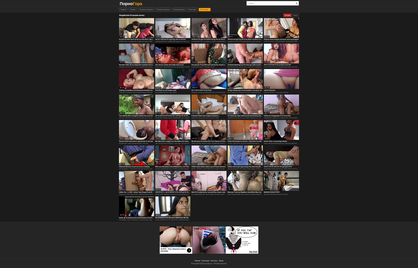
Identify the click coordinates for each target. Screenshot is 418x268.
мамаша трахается (170, 194)
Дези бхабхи (293, 118)
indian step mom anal (271, 67)
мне (229, 92)
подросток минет (221, 169)
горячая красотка (169, 67)
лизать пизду (206, 143)
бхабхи (285, 92)
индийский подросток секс (177, 41)
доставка (246, 118)
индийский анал (161, 41)
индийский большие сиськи (250, 41)
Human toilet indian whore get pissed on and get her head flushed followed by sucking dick (136, 141)
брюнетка (236, 143)
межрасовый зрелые (276, 143)
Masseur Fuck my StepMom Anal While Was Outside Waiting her (245, 192)
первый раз (284, 118)
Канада (207, 67)
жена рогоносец (226, 143)
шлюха (279, 194)
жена (246, 194)
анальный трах (196, 67)
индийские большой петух (273, 169)
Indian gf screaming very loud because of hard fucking (136, 218)
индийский (132, 41)
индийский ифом (285, 67)
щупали (152, 169)
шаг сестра (159, 143)
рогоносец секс (233, 67)
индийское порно (234, 41)
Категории (192, 9)
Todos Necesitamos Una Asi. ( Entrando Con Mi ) (245, 141)
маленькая (181, 67)
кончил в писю (219, 194)
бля (170, 92)
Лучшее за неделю (146, 9)
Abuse (221, 261)
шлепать (145, 143)
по (192, 194)
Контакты (214, 261)
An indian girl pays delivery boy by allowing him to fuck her (245, 116)
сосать (230, 143)
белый (200, 92)
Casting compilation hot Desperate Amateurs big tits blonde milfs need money (136, 90)
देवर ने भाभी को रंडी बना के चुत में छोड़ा (201, 90)
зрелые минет (280, 41)
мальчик (273, 194)
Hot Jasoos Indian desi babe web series (169, 65)
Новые (295, 15)
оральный (289, 41)
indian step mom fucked (291, 169)
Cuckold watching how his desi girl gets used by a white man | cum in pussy (245, 65)
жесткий (152, 194)
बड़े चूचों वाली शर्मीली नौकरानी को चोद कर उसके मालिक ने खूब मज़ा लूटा (136, 39)
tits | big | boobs (132, 194)
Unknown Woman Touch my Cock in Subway (134, 167)
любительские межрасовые (294, 143)
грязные (199, 169)
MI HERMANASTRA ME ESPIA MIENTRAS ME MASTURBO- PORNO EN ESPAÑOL (172, 218)
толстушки (279, 92)
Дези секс (159, 67)
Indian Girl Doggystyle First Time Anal (277, 116)
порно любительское (162, 220)
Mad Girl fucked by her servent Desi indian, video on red (209, 192)
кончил (121, 118)
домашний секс (208, 92)
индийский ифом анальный (226, 41)
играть (258, 169)
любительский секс (185, 220)
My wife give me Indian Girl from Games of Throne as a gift (209, 141)
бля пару (178, 143)
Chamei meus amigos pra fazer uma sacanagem (281, 39)
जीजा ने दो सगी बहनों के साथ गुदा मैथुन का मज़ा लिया (277, 65)
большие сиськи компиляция (136, 92)
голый (187, 67)
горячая (122, 92)
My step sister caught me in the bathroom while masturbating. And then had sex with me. (172, 141)
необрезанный (183, 169)
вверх (193, 169)
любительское (269, 41)
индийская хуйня (143, 41)
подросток (254, 118)
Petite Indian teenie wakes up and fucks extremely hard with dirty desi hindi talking (209, 167)
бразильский (196, 118)
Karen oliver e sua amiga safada (275, 141)
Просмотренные (179, 9)
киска (266, 143)
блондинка (151, 92)
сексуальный (143, 220)
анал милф (210, 194)
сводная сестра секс (126, 67)
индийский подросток (259, 92)
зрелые (247, 92)
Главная (123, 9)
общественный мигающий (139, 169)
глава (129, 143)
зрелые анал (182, 194)
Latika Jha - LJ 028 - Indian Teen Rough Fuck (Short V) (136, 192)
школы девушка (233, 169)
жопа (295, 41)
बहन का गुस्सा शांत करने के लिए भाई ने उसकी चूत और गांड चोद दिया (172, 116)
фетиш (272, 92)
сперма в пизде (260, 67)
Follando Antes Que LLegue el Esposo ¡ (205, 116)
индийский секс (163, 92)
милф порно (123, 41)
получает (250, 67)
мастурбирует (169, 143)
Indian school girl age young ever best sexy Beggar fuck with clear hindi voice (245, 167)
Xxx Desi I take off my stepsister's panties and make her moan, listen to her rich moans (136, 65)
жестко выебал (132, 220)
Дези (212, 67)
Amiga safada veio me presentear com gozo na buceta (245, 90)
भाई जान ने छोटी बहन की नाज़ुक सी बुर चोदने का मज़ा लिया (170, 39)
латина (266, 92)
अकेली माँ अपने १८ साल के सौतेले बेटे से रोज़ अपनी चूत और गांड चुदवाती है (172, 192)
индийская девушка (235, 118)
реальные (205, 118)
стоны (136, 67)
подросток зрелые (237, 92)
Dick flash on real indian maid (165, 90)
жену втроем (196, 143)
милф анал (159, 118)
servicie (284, 194)
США (217, 118)
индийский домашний (147, 67)
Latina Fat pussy (269, 90)
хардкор (194, 92)
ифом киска (168, 118)
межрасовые (137, 143)
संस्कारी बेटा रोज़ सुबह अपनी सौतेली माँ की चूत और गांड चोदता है (208, 39)
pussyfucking (186, 143)
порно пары (251, 169)
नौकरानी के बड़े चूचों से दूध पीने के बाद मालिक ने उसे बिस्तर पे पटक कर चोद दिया (245, 39)
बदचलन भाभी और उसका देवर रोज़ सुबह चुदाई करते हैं (278, 167)
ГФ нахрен (122, 220)
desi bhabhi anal (208, 169)
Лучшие (133, 9)
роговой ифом (220, 92)
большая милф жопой (257, 194)
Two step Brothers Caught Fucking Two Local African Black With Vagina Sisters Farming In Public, (136, 116)
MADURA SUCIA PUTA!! (272, 192)
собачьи (128, 118)
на (156, 92)
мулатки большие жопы (139, 118)
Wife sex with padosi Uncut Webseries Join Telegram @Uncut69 (172, 167)
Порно (125, 3)
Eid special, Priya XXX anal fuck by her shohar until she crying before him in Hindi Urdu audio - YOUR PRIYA (209, 65)
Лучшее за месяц (163, 9)
